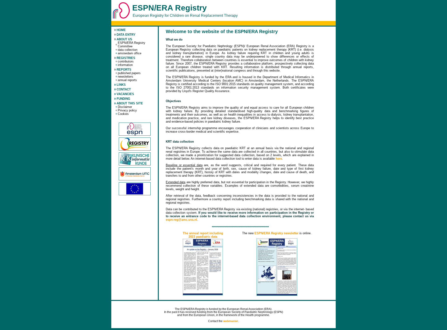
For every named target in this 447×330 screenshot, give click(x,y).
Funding (123, 98)
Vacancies (125, 94)
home (121, 30)
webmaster (230, 321)
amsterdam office (129, 53)
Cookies (123, 114)
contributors (126, 61)
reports (124, 69)
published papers (129, 73)
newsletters (125, 76)
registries (126, 58)
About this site (130, 103)
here (279, 158)
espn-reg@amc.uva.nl (181, 219)
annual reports (127, 80)
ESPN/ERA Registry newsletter (276, 233)
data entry (126, 34)
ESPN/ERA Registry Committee (131, 44)
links (121, 84)
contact (124, 89)
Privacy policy (127, 110)
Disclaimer (125, 107)
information (125, 65)
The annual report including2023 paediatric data (203, 234)
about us (124, 39)
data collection (127, 50)
